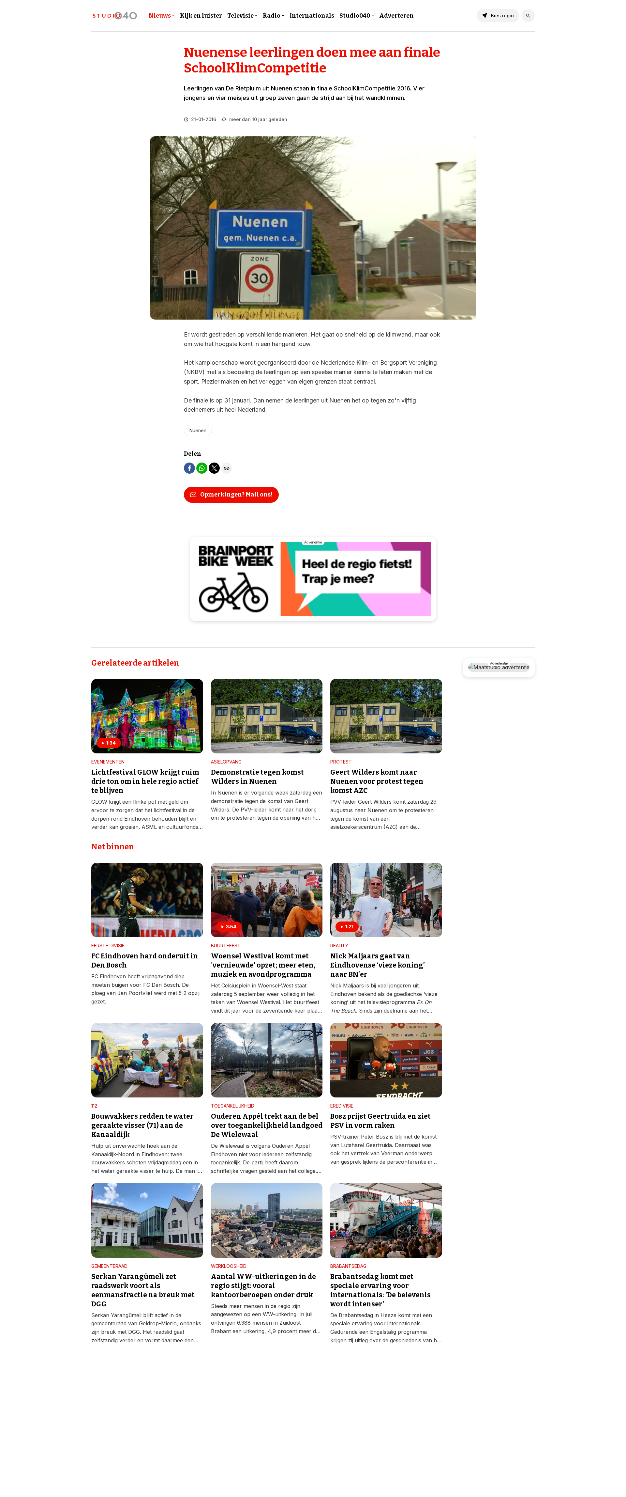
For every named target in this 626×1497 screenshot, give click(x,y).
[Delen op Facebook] (189, 468)
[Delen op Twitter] (214, 468)
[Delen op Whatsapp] (201, 468)
